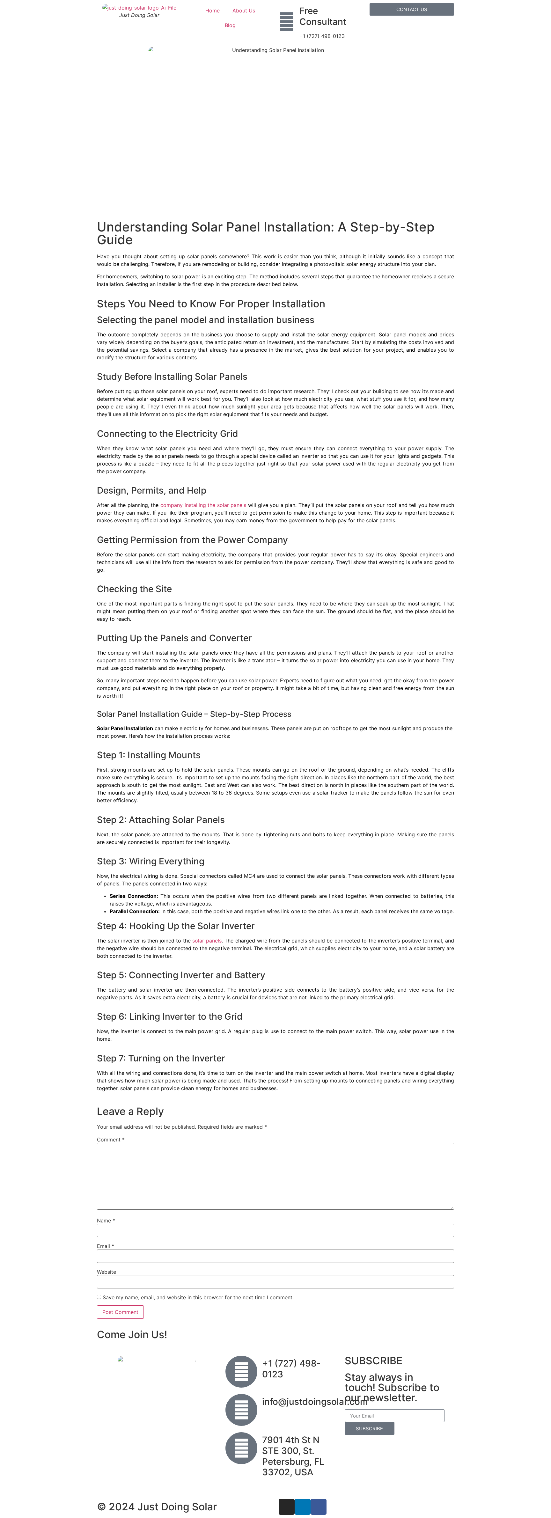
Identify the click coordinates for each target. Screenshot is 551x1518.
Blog (230, 25)
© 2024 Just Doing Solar (157, 1506)
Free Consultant (322, 16)
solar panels (207, 940)
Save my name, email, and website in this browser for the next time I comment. (198, 1297)
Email (105, 1246)
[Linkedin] (303, 1507)
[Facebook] (319, 1507)
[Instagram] (287, 1507)
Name (106, 1220)
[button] (412, 9)
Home (212, 10)
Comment (111, 1139)
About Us (243, 10)
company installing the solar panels (203, 505)
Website (106, 1271)
